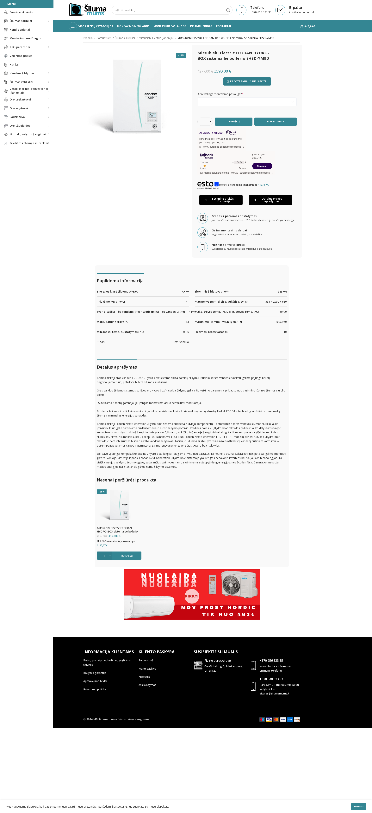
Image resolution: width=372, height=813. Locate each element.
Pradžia (88, 38)
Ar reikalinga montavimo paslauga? (226, 94)
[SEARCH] (228, 10)
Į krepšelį (233, 121)
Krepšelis (144, 677)
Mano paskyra (147, 668)
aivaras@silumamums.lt (274, 693)
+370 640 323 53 (271, 679)
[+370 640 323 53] (253, 686)
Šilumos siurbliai (125, 38)
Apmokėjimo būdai (95, 681)
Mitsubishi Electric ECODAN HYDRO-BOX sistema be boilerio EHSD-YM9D (117, 531)
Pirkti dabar (275, 121)
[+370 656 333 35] (253, 665)
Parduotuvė (104, 38)
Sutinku (358, 806)
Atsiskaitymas (147, 685)
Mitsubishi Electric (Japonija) (156, 38)
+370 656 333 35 (271, 660)
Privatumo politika (94, 689)
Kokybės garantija (94, 673)
